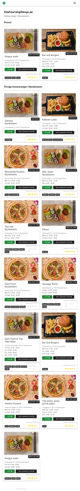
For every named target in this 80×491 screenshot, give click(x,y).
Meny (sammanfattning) (25, 69)
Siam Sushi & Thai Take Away (14, 340)
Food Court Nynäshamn (11, 285)
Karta (9, 69)
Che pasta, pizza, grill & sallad (51, 402)
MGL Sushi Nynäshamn (48, 173)
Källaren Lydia (49, 119)
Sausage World (50, 284)
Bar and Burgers (50, 55)
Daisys (45, 229)
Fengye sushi (11, 56)
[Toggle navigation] (75, 3)
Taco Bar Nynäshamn (11, 228)
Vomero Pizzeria (13, 403)
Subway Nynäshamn (11, 122)
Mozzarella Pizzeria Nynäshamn (14, 173)
